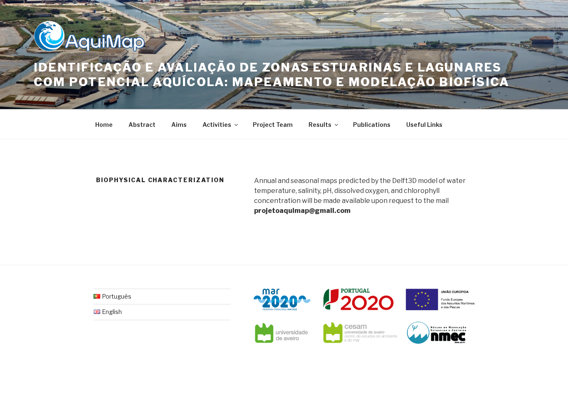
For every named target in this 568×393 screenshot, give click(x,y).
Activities (217, 124)
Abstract (142, 124)
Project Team (273, 124)
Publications (371, 124)
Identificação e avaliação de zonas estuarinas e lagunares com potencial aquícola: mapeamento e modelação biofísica (271, 74)
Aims (179, 124)
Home (104, 124)
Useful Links (424, 124)
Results (320, 124)
